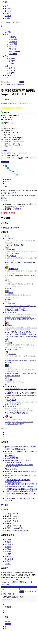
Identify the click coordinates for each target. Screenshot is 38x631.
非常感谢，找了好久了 (13, 349)
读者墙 (7, 18)
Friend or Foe (10, 195)
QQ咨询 (8, 624)
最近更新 (8, 11)
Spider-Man (18, 195)
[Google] (10, 600)
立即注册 (11, 594)
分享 (7, 162)
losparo (7, 112)
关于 (6, 6)
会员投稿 (8, 16)
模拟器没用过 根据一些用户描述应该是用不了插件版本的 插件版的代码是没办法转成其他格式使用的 (20, 395)
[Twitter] (8, 600)
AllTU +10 (8, 123)
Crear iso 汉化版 (11, 469)
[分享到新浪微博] (10, 170)
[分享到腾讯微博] (13, 171)
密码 (6, 384)
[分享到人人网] (15, 173)
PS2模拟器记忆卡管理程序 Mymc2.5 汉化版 (21, 489)
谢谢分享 (8, 288)
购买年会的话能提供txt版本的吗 (16, 310)
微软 (9, 84)
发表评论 (8, 179)
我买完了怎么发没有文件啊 (14, 424)
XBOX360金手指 (17, 84)
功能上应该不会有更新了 (14, 404)
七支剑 (7, 207)
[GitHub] (11, 600)
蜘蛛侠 (4, 198)
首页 (2, 84)
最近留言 (8, 8)
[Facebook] (6, 600)
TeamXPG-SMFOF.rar (8, 153)
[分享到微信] (17, 175)
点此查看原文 (18, 209)
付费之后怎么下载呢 (12, 253)
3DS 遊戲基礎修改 (12, 458)
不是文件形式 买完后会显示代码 (16, 413)
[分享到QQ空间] (8, 168)
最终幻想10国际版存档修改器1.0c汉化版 (20, 491)
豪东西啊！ (9, 299)
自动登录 (30, 591)
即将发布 (8, 13)
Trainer (24, 195)
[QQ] (4, 600)
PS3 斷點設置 (10, 456)
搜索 (22, 82)
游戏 (5, 84)
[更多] (6, 166)
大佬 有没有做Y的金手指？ (14, 245)
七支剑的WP (14, 582)
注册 (2, 2)
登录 (6, 2)
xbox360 (29, 195)
